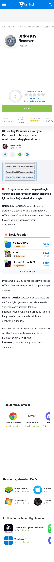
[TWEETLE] (13, 156)
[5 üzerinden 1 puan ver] (26, 95)
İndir (27, 108)
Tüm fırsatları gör (27, 271)
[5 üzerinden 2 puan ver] (30, 95)
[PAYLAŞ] (6, 156)
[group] (27, 172)
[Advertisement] (27, 69)
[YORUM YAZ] (27, 156)
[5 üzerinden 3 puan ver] (35, 95)
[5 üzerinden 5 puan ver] (43, 95)
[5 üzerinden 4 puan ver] (39, 95)
